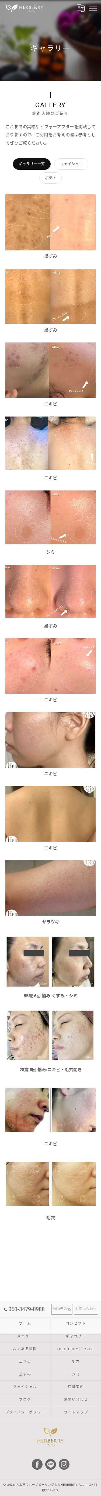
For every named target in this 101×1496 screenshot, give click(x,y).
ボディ (50, 178)
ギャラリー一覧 (32, 164)
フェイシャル (71, 164)
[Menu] (92, 8)
